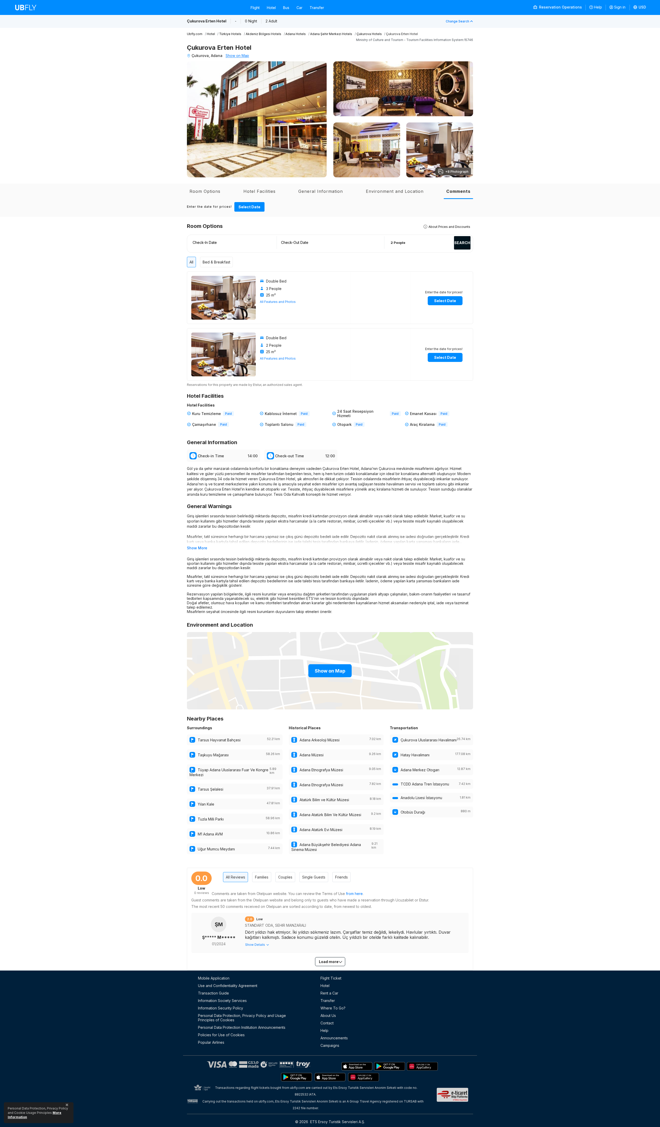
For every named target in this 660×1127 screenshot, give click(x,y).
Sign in (619, 7)
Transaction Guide (213, 993)
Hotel (271, 7)
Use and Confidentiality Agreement (227, 985)
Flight (255, 7)
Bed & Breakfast (216, 262)
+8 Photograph (456, 171)
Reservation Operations (560, 7)
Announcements (334, 1038)
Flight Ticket (330, 978)
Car (299, 7)
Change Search (457, 21)
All (191, 262)
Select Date (249, 207)
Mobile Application (213, 978)
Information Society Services (222, 1000)
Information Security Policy (220, 1008)
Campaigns (329, 1045)
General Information (320, 191)
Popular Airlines (211, 1042)
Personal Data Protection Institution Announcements (241, 1027)
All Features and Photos (278, 302)
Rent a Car (329, 993)
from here (354, 893)
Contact (327, 1023)
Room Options (204, 191)
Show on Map (237, 55)
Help (598, 7)
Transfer (317, 7)
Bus (286, 7)
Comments (458, 191)
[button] (640, 7)
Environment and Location (395, 191)
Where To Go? (332, 1008)
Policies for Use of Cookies (221, 1035)
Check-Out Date (294, 242)
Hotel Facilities (259, 191)
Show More (197, 548)
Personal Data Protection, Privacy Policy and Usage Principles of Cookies (242, 1017)
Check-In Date (205, 242)
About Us (328, 1015)
